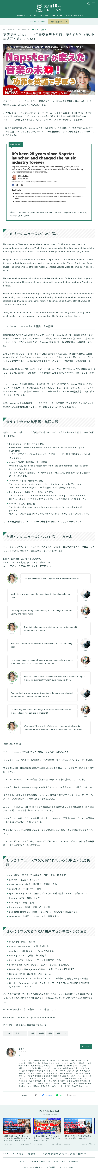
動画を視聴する (56, 22)
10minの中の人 (73, 1161)
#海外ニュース (20, 1033)
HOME (5, 1154)
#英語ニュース (61, 1033)
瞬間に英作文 (46, 1161)
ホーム (21, 1161)
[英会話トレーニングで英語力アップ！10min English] (48, 7)
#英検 (49, 1033)
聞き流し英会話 (59, 1161)
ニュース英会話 (40, 30)
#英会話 (41, 1033)
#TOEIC (8, 1033)
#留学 (32, 1033)
